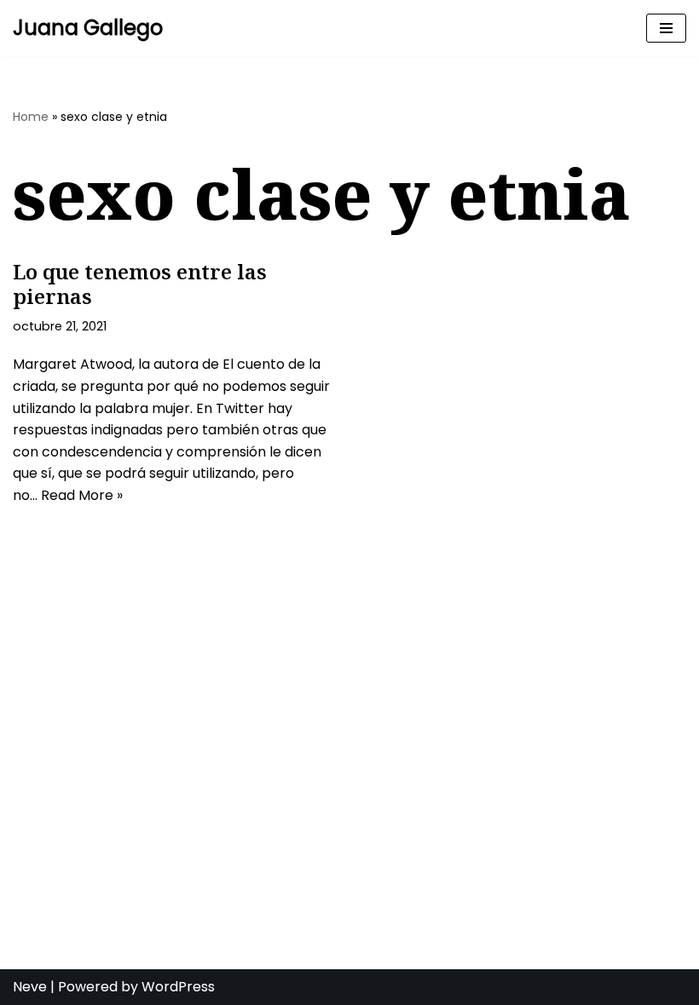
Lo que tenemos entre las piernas (140, 283)
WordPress (178, 986)
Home (31, 116)
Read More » (82, 495)
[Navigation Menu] (666, 28)
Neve (30, 986)
